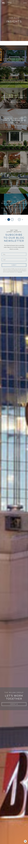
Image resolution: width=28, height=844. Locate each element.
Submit (14, 265)
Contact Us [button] (14, 704)
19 (19, 219)
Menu (25, 3)
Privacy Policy (20, 271)
